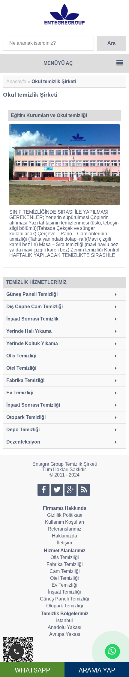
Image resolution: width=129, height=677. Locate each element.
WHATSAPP (32, 670)
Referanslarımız (64, 528)
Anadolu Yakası (64, 627)
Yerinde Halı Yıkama (29, 331)
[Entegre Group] (64, 22)
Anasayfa (16, 81)
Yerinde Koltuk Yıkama (32, 343)
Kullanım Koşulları (64, 522)
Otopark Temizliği (26, 417)
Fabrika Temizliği (25, 380)
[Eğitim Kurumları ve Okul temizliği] (65, 165)
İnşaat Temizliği (64, 591)
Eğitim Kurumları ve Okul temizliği (49, 115)
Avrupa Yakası (64, 634)
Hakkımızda (64, 535)
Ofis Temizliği (21, 355)
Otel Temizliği (21, 368)
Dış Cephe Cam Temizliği (34, 306)
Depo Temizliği (23, 429)
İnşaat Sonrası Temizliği (33, 405)
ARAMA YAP (97, 670)
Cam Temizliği (65, 571)
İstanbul (64, 620)
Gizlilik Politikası (64, 515)
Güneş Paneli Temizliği (32, 294)
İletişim (64, 542)
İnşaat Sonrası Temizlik (32, 318)
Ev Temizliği (19, 392)
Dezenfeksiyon (23, 441)
